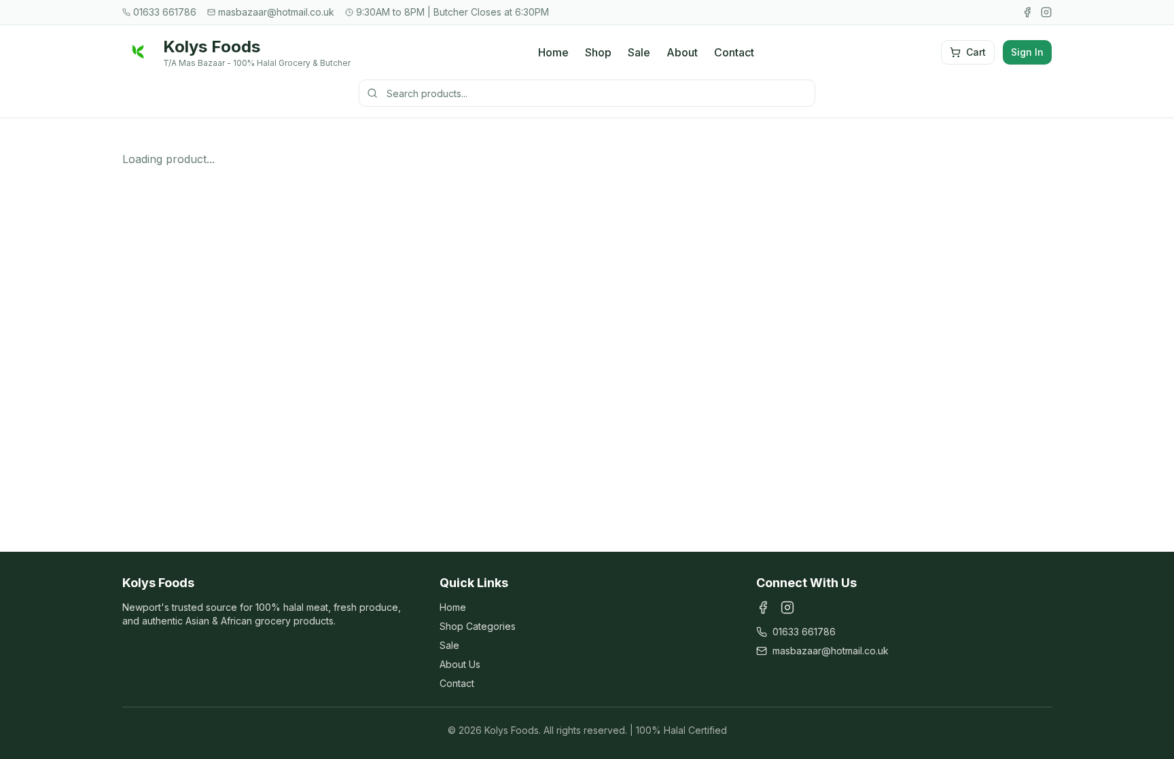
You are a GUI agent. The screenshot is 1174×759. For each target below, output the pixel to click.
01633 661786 (804, 631)
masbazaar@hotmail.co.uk (830, 650)
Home (553, 52)
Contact (734, 52)
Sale (639, 52)
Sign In (1027, 52)
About (682, 52)
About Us (460, 664)
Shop (598, 52)
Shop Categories (478, 626)
